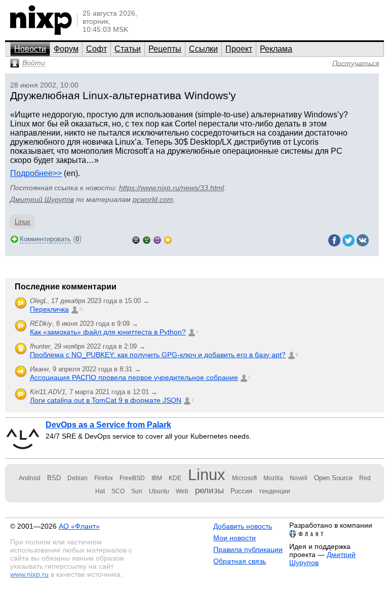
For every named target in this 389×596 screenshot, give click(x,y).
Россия (241, 491)
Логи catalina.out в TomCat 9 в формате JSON (105, 400)
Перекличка (49, 309)
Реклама (276, 49)
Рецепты (164, 49)
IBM (156, 478)
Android (30, 478)
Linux (22, 222)
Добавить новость (242, 526)
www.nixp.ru (29, 574)
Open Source (333, 478)
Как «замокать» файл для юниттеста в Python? (108, 332)
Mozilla (273, 478)
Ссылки (203, 49)
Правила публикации (248, 549)
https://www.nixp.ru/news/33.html (171, 188)
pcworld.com (153, 199)
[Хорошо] (157, 239)
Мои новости (234, 538)
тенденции (274, 491)
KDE (175, 478)
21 (81, 309)
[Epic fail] (136, 239)
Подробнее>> (36, 173)
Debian (77, 478)
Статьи (127, 49)
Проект (238, 49)
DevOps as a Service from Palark (108, 424)
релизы (209, 490)
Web (182, 491)
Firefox (103, 478)
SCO (118, 491)
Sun (136, 491)
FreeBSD (132, 478)
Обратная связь (239, 561)
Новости (30, 49)
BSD (54, 478)
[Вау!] (168, 239)
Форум (66, 49)
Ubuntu (159, 491)
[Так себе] (146, 239)
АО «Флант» (79, 526)
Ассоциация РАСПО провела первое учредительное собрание (134, 377)
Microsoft (244, 478)
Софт (96, 49)
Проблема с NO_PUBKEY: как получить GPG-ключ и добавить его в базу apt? (158, 355)
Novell (298, 478)
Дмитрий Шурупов (42, 199)
